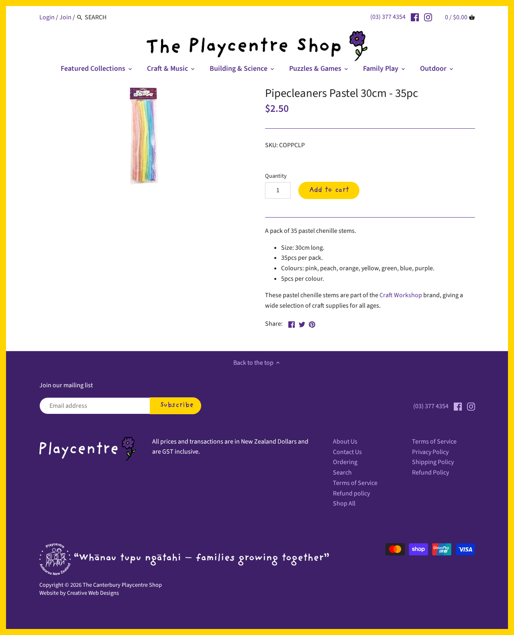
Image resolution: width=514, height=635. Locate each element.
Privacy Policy (430, 452)
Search (342, 472)
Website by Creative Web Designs (79, 593)
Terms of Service (355, 483)
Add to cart (329, 190)
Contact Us (347, 452)
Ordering (345, 462)
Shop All (344, 503)
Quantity (276, 176)
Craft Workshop (400, 295)
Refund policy (351, 493)
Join (65, 17)
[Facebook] (415, 17)
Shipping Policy (433, 462)
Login (47, 17)
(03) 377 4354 (388, 16)
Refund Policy (430, 472)
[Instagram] (428, 17)
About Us (345, 441)
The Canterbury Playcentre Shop (122, 585)
